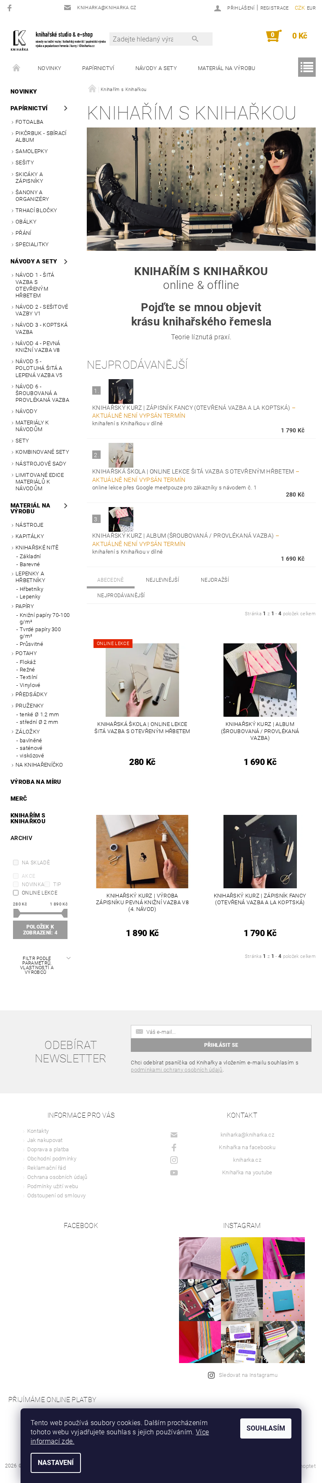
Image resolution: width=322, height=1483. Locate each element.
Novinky (49, 68)
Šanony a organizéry (32, 195)
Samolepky (32, 151)
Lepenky (30, 596)
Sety (22, 440)
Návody (26, 411)
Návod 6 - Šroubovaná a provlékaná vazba (42, 393)
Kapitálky (30, 536)
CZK (300, 8)
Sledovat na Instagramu (248, 1375)
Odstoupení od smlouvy (56, 1195)
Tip (57, 884)
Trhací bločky (36, 210)
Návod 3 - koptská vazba (42, 328)
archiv (21, 838)
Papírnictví (98, 68)
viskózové (32, 755)
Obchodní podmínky (51, 1158)
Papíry (25, 606)
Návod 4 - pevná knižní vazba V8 (38, 346)
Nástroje (30, 525)
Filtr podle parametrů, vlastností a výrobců (37, 965)
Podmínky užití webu (52, 1186)
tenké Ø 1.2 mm (39, 714)
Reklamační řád (46, 1168)
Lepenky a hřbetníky (30, 576)
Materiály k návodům (32, 425)
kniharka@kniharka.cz (247, 1135)
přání (23, 233)
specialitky (32, 244)
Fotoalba (30, 122)
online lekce (39, 893)
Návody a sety (156, 68)
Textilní (29, 677)
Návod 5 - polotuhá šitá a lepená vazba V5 (39, 368)
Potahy (26, 653)
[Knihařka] (62, 40)
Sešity (25, 162)
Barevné (30, 564)
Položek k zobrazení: (40, 930)
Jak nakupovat (45, 1140)
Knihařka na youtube (247, 1172)
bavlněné (31, 740)
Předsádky (31, 694)
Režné (27, 669)
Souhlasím (266, 1428)
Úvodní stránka (16, 68)
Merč (18, 798)
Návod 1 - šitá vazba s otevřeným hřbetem (35, 285)
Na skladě (36, 863)
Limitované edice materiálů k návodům (40, 482)
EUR (311, 8)
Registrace (274, 8)
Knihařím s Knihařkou (27, 818)
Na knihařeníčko (39, 765)
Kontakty (38, 1131)
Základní (30, 556)
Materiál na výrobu (227, 68)
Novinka (33, 884)
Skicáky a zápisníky (29, 177)
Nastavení (56, 1463)
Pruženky (30, 705)
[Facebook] (10, 7)
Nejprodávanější (121, 595)
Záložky (28, 731)
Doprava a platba (48, 1149)
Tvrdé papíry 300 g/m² (40, 632)
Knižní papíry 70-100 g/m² (45, 618)
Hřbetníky (31, 589)
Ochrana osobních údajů (57, 1177)
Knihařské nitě (37, 547)
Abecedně (110, 580)
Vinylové (30, 685)
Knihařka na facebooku (247, 1147)
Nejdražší (215, 580)
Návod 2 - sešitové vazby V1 (42, 310)
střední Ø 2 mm (39, 722)
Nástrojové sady (41, 464)
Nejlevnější (162, 580)
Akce (28, 876)
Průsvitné (31, 644)
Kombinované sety (42, 452)
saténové (31, 748)
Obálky (26, 222)
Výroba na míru (35, 781)
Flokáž (28, 662)
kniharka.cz (247, 1160)
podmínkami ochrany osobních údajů (177, 1070)
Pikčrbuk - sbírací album (41, 136)
